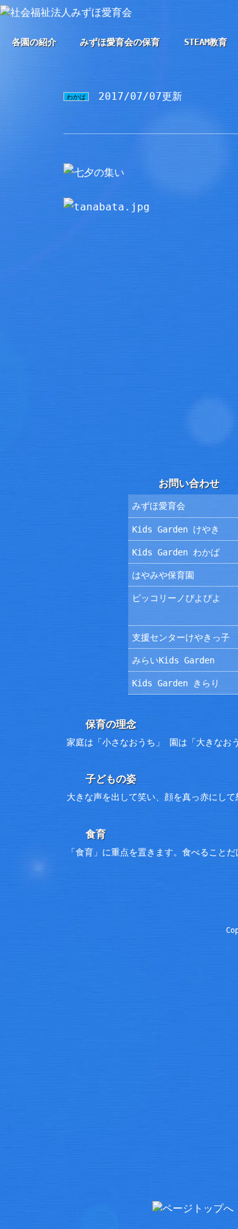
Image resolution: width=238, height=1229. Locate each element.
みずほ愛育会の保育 (120, 42)
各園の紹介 (34, 42)
